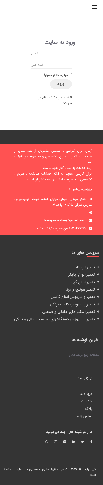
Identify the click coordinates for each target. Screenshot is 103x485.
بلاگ (88, 409)
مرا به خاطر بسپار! (56, 75)
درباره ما (86, 394)
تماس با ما (83, 416)
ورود (60, 84)
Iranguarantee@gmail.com (64, 220)
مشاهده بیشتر (82, 189)
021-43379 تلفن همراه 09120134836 (61, 228)
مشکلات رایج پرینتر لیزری (84, 355)
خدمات (86, 401)
